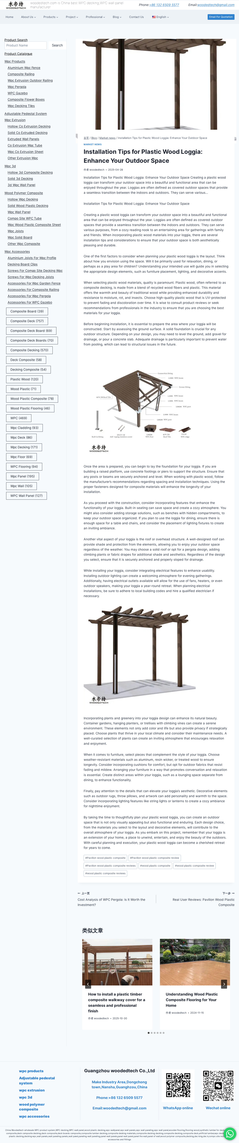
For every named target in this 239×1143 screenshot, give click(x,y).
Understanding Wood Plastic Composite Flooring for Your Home (192, 1000)
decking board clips (23, 264)
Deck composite (26, 360)
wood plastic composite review (194, 865)
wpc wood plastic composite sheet (34, 225)
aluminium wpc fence (24, 68)
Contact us (136, 17)
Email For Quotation (221, 16)
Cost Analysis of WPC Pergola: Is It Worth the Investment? (111, 899)
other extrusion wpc (23, 158)
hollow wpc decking (23, 199)
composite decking (29, 350)
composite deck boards (32, 340)
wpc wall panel (19, 212)
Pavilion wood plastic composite (105, 857)
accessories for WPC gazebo (30, 302)
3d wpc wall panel (21, 185)
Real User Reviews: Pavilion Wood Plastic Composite (204, 899)
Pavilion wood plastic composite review (154, 857)
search (57, 45)
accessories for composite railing (33, 290)
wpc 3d (10, 166)
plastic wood (24, 379)
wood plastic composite (155, 865)
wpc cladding (24, 428)
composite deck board (31, 331)
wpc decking (24, 447)
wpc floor (21, 457)
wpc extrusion (15, 120)
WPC (18, 418)
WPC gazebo (18, 93)
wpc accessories (17, 251)
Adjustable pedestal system (25, 114)
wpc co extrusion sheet (25, 152)
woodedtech (96, 169)
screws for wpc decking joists (31, 277)
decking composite (28, 369)
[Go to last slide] (88, 984)
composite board (27, 311)
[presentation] (117, 962)
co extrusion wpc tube (25, 145)
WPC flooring (24, 466)
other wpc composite (24, 244)
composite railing (21, 74)
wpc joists (16, 231)
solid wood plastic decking (28, 206)
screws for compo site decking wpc (35, 270)
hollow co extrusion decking (29, 126)
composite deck (27, 321)
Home (9, 17)
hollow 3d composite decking (30, 172)
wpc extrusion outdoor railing (30, 80)
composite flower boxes (26, 99)
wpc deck (21, 437)
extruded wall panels (23, 139)
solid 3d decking (20, 178)
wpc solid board (20, 237)
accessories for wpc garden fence (34, 283)
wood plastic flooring (30, 408)
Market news (93, 144)
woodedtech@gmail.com (216, 5)
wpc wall (21, 486)
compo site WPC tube (25, 218)
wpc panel (22, 476)
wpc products (14, 61)
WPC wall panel (26, 496)
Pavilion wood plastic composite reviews (110, 865)
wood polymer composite (23, 193)
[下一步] (224, 984)
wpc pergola (17, 87)
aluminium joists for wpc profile (32, 258)
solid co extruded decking (27, 133)
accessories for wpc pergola (29, 296)
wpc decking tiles (21, 106)
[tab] (149, 1033)
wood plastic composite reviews (105, 873)
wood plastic (23, 389)
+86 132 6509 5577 (164, 5)
